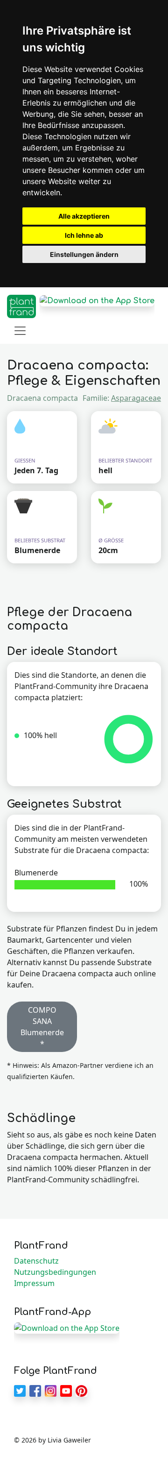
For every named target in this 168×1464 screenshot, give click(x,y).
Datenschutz (36, 1261)
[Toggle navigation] (20, 330)
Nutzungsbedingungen (55, 1272)
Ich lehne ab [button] (84, 235)
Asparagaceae (136, 398)
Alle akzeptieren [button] (84, 216)
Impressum (34, 1283)
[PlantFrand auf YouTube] (66, 1390)
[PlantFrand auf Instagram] (50, 1390)
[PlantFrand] (21, 306)
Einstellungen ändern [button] (84, 254)
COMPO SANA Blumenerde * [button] (42, 1027)
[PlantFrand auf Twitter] (20, 1390)
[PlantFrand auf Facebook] (35, 1390)
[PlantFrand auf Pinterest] (81, 1390)
